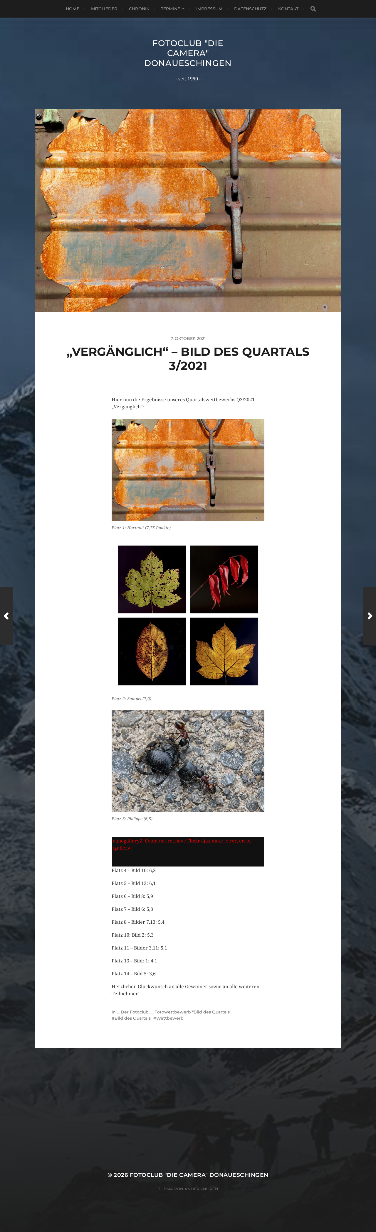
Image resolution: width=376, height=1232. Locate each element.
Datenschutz (250, 8)
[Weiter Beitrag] (369, 616)
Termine (170, 8)
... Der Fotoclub (133, 1012)
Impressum (209, 8)
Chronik (139, 8)
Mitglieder (104, 8)
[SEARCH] (313, 9)
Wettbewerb (170, 1018)
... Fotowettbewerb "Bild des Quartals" (191, 1012)
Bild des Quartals (133, 1018)
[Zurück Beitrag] (6, 616)
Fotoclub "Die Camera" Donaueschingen (188, 53)
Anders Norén (201, 1189)
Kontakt (288, 8)
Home (72, 8)
